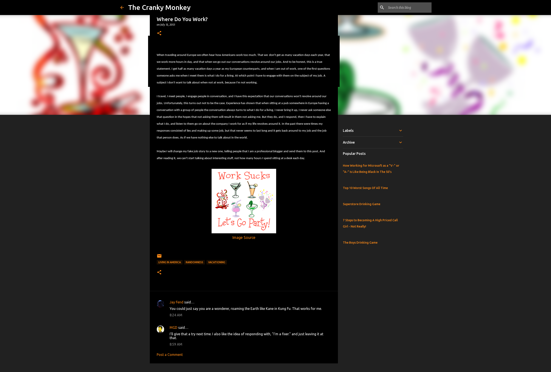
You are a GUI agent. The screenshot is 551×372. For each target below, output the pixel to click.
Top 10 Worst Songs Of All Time (365, 188)
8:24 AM (176, 315)
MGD (173, 327)
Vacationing (216, 262)
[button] (159, 33)
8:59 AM (176, 344)
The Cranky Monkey (159, 7)
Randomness (194, 262)
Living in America (169, 262)
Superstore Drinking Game (361, 204)
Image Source (243, 237)
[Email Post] (159, 257)
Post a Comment (170, 355)
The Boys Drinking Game (360, 242)
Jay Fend (176, 302)
